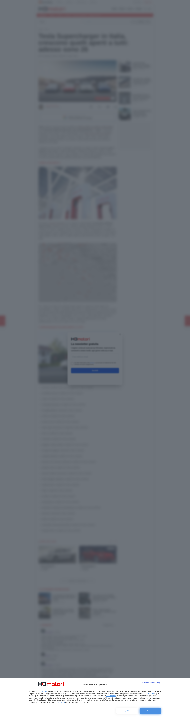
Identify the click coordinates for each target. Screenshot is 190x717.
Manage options (127, 711)
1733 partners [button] (43, 691)
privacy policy (60, 702)
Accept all (150, 711)
